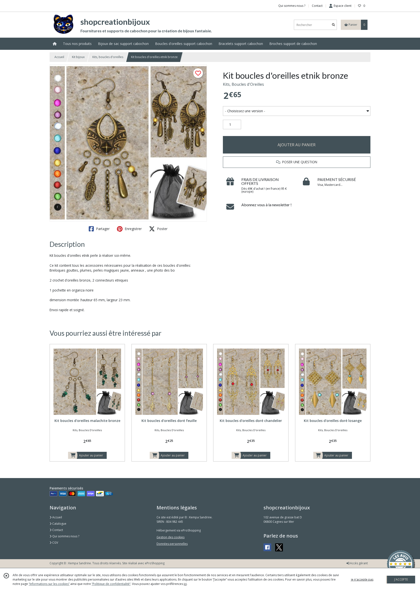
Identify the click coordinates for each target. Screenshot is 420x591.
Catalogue (59, 524)
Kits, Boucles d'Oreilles (243, 84)
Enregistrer (133, 228)
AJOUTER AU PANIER (296, 144)
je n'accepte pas (362, 579)
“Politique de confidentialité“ (111, 584)
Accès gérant (358, 563)
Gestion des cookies (170, 537)
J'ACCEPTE (401, 579)
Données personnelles (172, 544)
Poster (161, 228)
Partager (102, 228)
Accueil (59, 57)
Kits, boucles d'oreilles (107, 57)
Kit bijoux (78, 57)
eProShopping (155, 563)
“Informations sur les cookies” (49, 584)
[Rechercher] (333, 25)
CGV (55, 542)
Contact (317, 6)
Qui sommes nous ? (65, 536)
